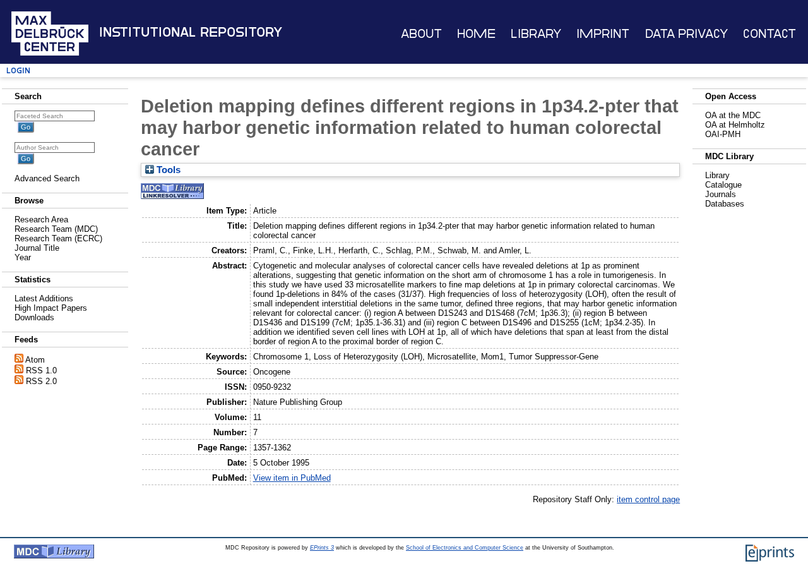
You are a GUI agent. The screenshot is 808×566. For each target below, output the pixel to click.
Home (476, 34)
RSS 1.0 (41, 370)
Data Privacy (686, 34)
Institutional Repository (190, 32)
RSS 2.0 (41, 381)
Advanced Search (47, 178)
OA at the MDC (733, 115)
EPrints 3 (322, 548)
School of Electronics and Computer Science (464, 548)
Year (23, 257)
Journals (720, 194)
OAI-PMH (722, 134)
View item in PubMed (292, 478)
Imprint (602, 34)
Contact (769, 34)
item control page (648, 499)
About (421, 34)
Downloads (34, 317)
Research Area (41, 219)
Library (536, 34)
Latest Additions (44, 298)
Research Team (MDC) (56, 229)
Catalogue (723, 185)
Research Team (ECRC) (58, 238)
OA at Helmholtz (735, 124)
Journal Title (37, 248)
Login (18, 70)
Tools (167, 170)
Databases (724, 203)
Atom (35, 359)
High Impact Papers (51, 308)
